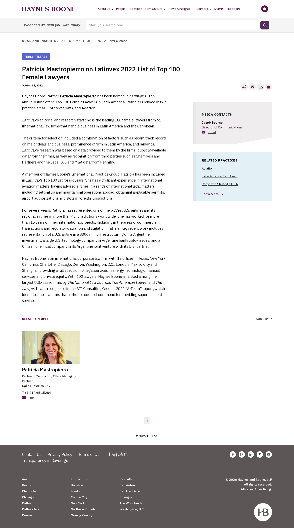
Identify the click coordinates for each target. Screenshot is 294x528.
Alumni (219, 9)
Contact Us (32, 454)
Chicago (28, 497)
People (121, 9)
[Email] (252, 86)
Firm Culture (153, 9)
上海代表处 (118, 454)
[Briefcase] (264, 8)
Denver (27, 515)
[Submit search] (264, 25)
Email (212, 132)
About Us (104, 9)
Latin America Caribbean (219, 176)
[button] (268, 87)
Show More (210, 194)
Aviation (208, 168)
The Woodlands (131, 503)
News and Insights (39, 41)
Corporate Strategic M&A (220, 184)
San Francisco (130, 491)
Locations (234, 9)
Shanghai (126, 497)
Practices (135, 9)
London (76, 491)
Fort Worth (79, 479)
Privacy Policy (60, 454)
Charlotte (29, 491)
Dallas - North (32, 509)
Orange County (81, 515)
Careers (202, 9)
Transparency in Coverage (45, 460)
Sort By (263, 319)
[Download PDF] (260, 86)
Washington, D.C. (132, 509)
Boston (27, 485)
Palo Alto (126, 479)
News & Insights (180, 9)
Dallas (26, 386)
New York (78, 503)
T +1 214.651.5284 (36, 393)
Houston (77, 485)
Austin (26, 479)
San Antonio (128, 485)
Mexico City (42, 386)
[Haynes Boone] (48, 8)
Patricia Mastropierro (78, 96)
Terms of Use (90, 454)
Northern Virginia (83, 509)
